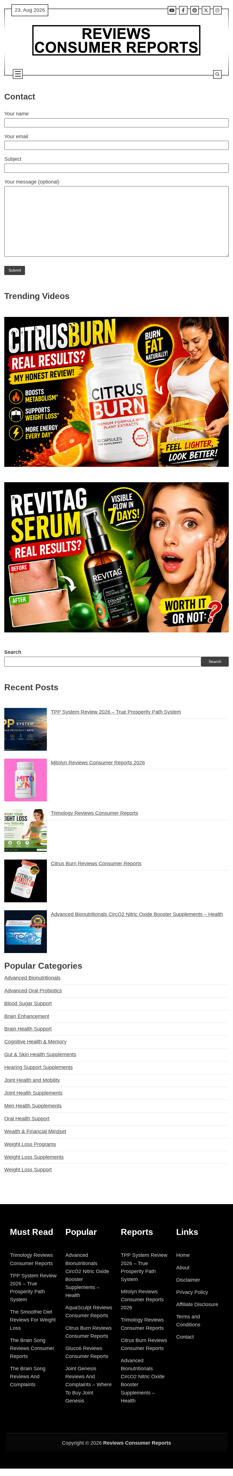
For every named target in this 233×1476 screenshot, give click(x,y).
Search (12, 652)
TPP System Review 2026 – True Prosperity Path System (116, 712)
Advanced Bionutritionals (32, 978)
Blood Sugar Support (28, 1003)
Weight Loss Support (28, 1169)
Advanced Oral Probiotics (33, 990)
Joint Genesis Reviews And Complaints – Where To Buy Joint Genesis (88, 1385)
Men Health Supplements (33, 1106)
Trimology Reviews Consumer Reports (94, 813)
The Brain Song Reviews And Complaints (27, 1376)
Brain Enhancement (26, 1016)
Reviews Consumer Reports (137, 1443)
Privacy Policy (192, 1292)
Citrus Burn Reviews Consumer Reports (96, 863)
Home (183, 1255)
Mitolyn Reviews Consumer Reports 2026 (98, 763)
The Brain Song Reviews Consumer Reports (32, 1348)
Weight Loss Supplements (34, 1157)
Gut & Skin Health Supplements (40, 1054)
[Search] (217, 74)
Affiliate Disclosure (197, 1304)
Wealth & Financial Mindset (35, 1131)
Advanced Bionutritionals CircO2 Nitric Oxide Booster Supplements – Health (137, 914)
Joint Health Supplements (33, 1093)
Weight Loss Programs (30, 1144)
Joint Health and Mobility (32, 1080)
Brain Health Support (28, 1029)
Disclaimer (188, 1280)
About (183, 1268)
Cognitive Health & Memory (35, 1042)
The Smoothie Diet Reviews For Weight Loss (33, 1320)
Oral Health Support (26, 1118)
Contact (185, 1337)
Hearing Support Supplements (38, 1067)
